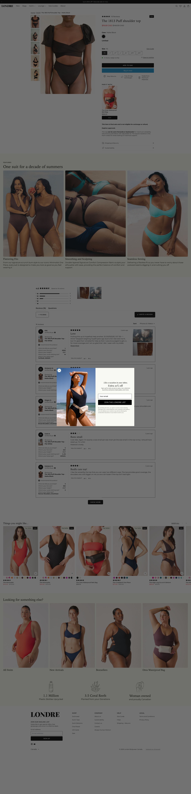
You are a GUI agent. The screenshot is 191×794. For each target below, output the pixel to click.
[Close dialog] (59, 370)
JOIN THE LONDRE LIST (115, 402)
